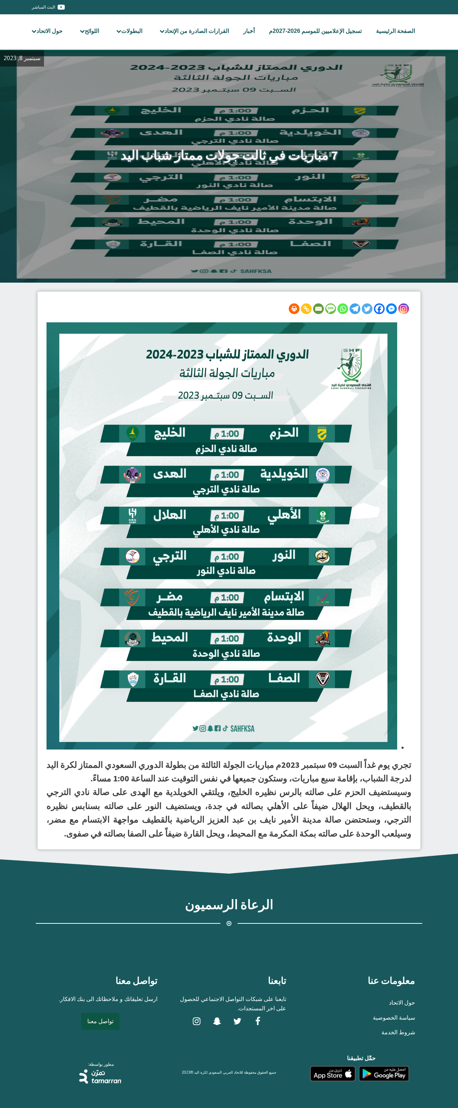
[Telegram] (355, 308)
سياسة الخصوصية (394, 1017)
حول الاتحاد (49, 31)
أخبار (249, 31)
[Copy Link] (306, 308)
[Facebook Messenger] (391, 308)
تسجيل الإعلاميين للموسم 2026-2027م (315, 31)
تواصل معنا (100, 1021)
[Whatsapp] (342, 308)
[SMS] (330, 308)
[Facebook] (379, 308)
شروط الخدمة (398, 1032)
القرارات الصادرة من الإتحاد (197, 31)
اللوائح (92, 31)
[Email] (318, 308)
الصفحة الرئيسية (395, 31)
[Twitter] (367, 308)
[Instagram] (403, 308)
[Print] (294, 308)
